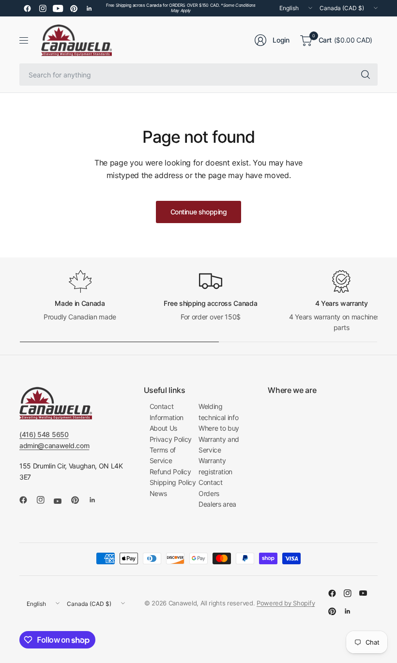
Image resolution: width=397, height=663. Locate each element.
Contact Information (166, 411)
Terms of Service (163, 455)
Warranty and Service (218, 444)
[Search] (365, 74)
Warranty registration (215, 465)
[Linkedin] (89, 8)
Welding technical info (218, 411)
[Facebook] (27, 8)
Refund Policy (170, 471)
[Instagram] (42, 8)
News (158, 493)
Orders (208, 493)
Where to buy (218, 428)
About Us (163, 428)
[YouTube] (58, 8)
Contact (210, 482)
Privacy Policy (171, 439)
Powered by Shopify (286, 603)
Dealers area (217, 504)
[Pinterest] (73, 8)
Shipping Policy (173, 482)
